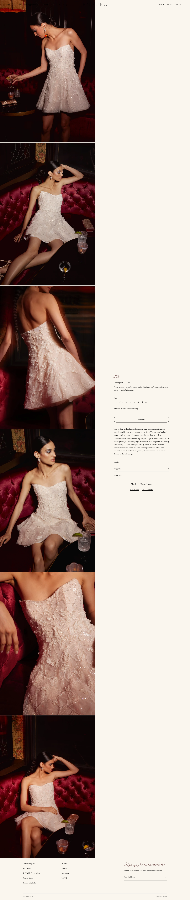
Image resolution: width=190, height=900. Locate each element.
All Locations (147, 489)
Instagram (65, 873)
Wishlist (178, 4)
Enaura (30, 896)
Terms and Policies (161, 896)
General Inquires (29, 863)
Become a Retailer (29, 883)
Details (116, 462)
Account (169, 4)
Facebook (65, 863)
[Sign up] (164, 877)
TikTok (64, 878)
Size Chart (118, 475)
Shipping (117, 468)
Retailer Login (28, 878)
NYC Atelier (134, 489)
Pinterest (65, 868)
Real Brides (27, 868)
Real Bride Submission (31, 873)
